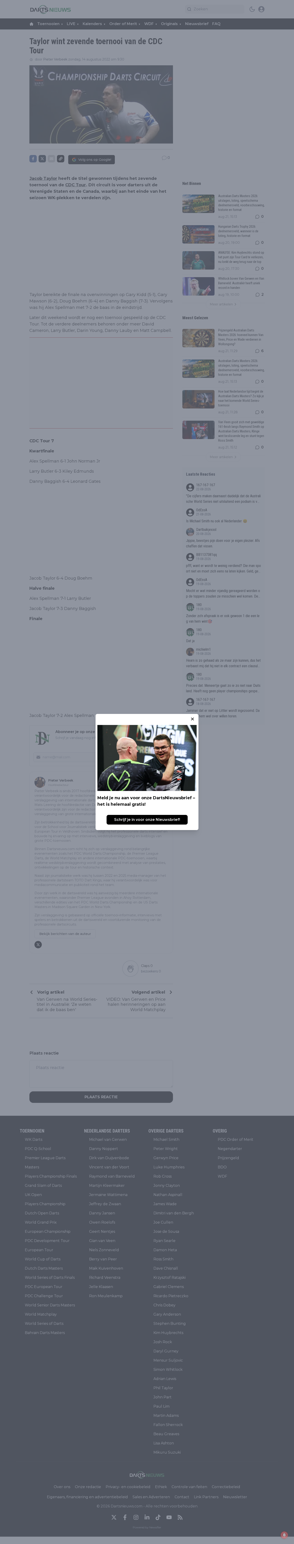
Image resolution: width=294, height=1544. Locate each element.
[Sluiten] (192, 719)
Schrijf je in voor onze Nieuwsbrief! (147, 819)
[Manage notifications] (284, 1535)
